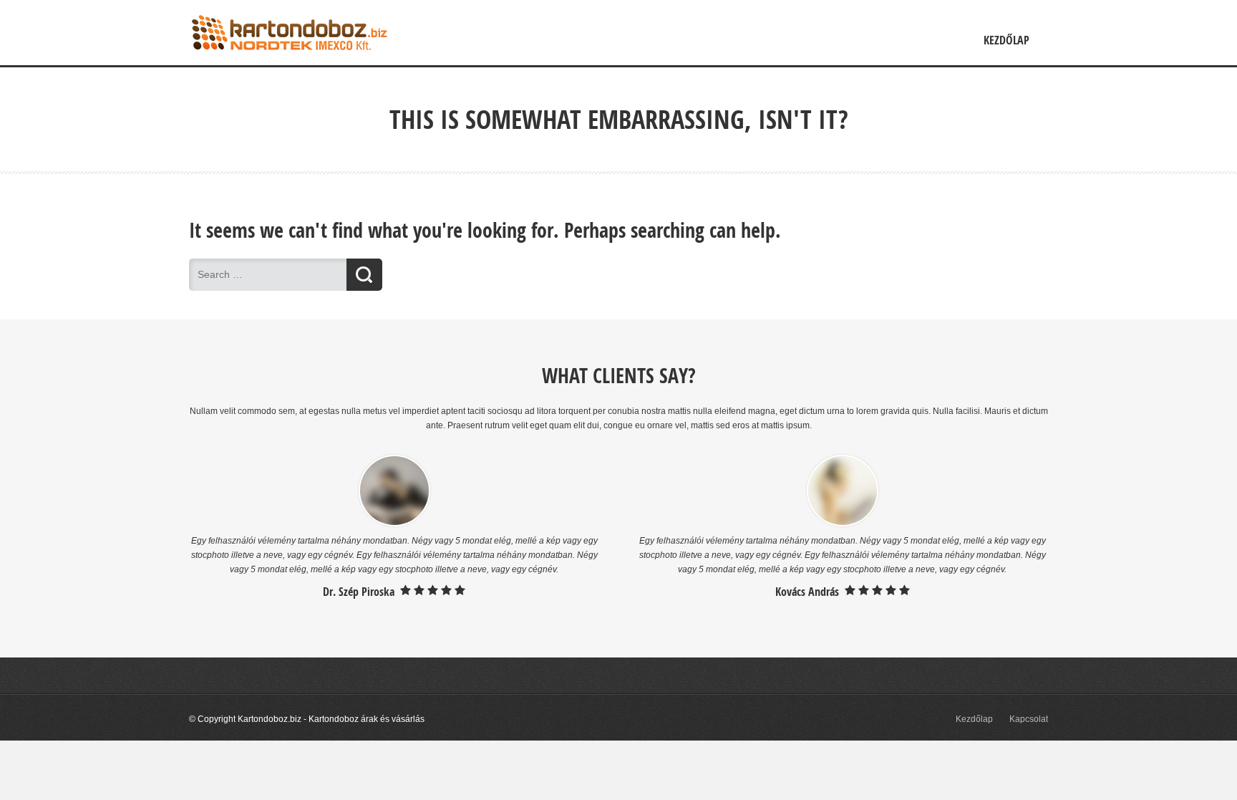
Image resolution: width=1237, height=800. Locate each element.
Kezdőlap (1006, 40)
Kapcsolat (1028, 719)
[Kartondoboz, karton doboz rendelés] (289, 58)
